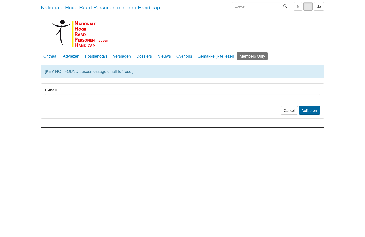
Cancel (289, 110)
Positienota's (96, 56)
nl (308, 6)
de (319, 6)
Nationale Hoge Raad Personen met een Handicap (100, 7)
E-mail (51, 90)
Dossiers (144, 56)
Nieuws (164, 56)
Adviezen (71, 56)
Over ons (184, 56)
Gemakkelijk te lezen (216, 56)
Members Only (252, 56)
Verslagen (122, 56)
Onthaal (50, 56)
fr (298, 6)
